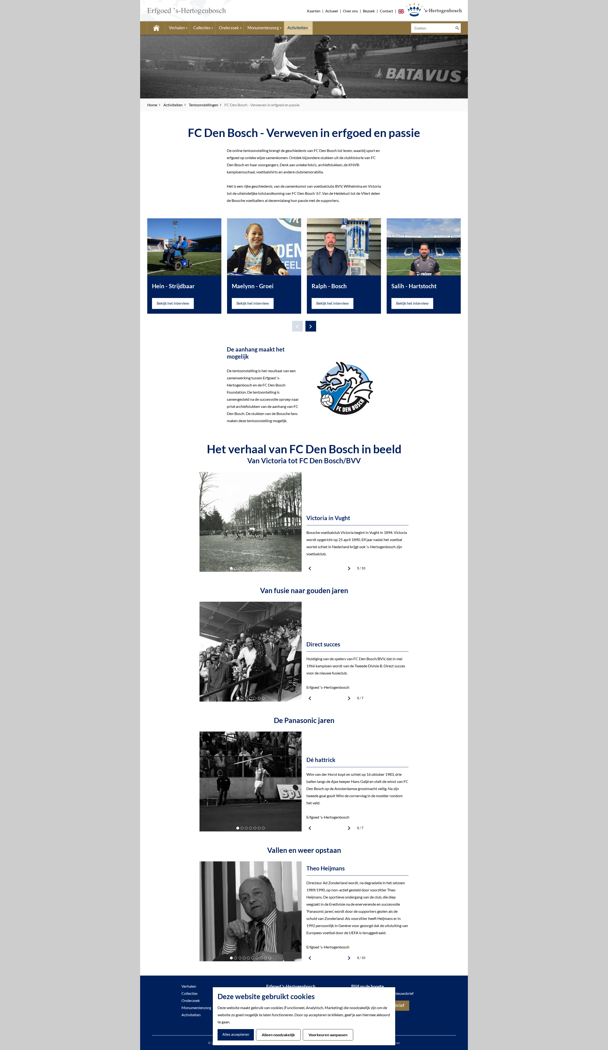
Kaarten (313, 11)
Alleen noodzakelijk (278, 1034)
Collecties (189, 993)
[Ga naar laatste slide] (310, 568)
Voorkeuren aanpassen (328, 1034)
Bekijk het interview (173, 303)
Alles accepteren (235, 1034)
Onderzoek (190, 1000)
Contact (386, 11)
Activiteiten (191, 1014)
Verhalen (188, 986)
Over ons (350, 11)
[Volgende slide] (310, 326)
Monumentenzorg (196, 1007)
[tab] (231, 568)
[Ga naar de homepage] (179, 10)
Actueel (331, 11)
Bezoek (369, 11)
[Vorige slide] (297, 326)
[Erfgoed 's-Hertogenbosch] (434, 9)
